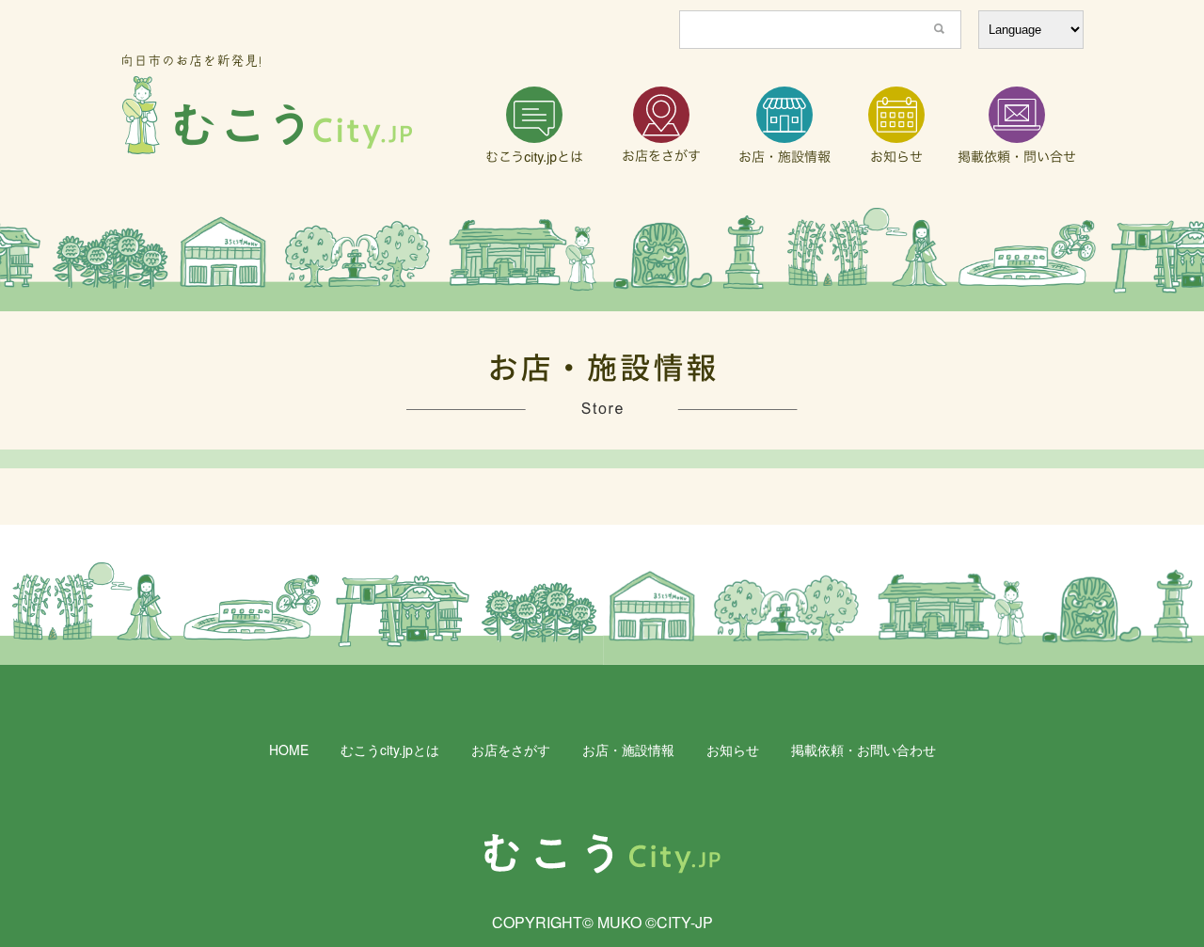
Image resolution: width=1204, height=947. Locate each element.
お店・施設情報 (628, 749)
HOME (289, 749)
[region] (602, 259)
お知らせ (732, 749)
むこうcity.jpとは (390, 749)
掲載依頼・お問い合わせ (863, 749)
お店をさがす (510, 749)
